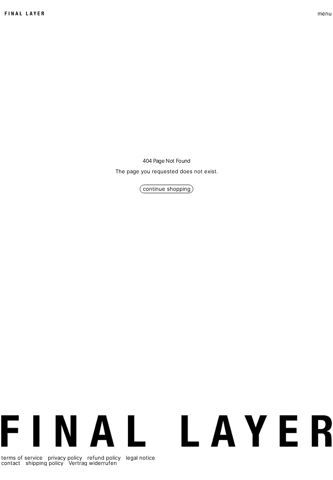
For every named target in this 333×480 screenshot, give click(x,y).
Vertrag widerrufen (93, 463)
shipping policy (44, 463)
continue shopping (166, 188)
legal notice (140, 457)
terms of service (22, 457)
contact (10, 463)
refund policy (104, 457)
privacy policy (65, 457)
